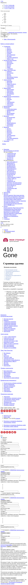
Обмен (8, 67)
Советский (10, 170)
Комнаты (10, 159)
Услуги (9, 47)
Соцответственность (12, 57)
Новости (9, 49)
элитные (10, 187)
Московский (11, 164)
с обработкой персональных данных (17, 32)
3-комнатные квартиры (10, 324)
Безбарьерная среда (9, 209)
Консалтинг (10, 125)
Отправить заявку (5, 473)
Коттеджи (9, 82)
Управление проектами (7, 394)
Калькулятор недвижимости (11, 196)
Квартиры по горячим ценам (11, 212)
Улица (2, 445)
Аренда (9, 98)
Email (2, 465)
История (9, 56)
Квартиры (9, 61)
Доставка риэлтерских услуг (11, 202)
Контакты (6, 116)
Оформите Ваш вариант (10, 214)
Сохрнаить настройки (11, 578)
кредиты (9, 189)
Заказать (3, 539)
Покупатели (10, 63)
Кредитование (7, 106)
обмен (8, 191)
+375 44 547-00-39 (9, 6)
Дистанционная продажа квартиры (13, 203)
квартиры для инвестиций (14, 182)
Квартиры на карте (9, 342)
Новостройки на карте (10, 372)
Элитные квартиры (9, 339)
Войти (4, 144)
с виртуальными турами (14, 177)
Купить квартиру (8, 207)
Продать (9, 64)
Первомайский (11, 168)
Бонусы (9, 95)
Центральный (11, 173)
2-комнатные (11, 155)
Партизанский (11, 167)
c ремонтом (11, 181)
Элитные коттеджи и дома (11, 340)
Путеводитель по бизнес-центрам (13, 383)
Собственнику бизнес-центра (11, 399)
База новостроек (8, 370)
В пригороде (11, 174)
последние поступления (14, 184)
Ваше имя (3, 449)
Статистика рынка (12, 109)
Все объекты (7, 353)
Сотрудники (10, 105)
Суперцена (10, 68)
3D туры (6, 362)
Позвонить (3, 314)
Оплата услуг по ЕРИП (10, 347)
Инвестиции (10, 114)
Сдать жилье (10, 85)
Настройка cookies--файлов (11, 426)
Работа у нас (10, 59)
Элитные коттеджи (9, 358)
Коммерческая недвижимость (11, 96)
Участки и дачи (8, 357)
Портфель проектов (9, 405)
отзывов (17, 418)
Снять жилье (10, 86)
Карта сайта (7, 417)
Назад (2, 578)
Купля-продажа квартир (10, 60)
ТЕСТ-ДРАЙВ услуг (9, 205)
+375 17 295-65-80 (9, 5)
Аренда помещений (9, 384)
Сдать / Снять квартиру (10, 336)
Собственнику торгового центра (12, 398)
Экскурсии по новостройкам (11, 377)
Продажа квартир (8, 319)
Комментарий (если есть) (7, 466)
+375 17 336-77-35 (9, 8)
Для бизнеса (10, 124)
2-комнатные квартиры (10, 323)
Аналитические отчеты (10, 400)
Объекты (9, 71)
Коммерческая (10, 110)
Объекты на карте (8, 387)
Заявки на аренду (11, 84)
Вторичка (9, 118)
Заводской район (12, 162)
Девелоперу (10, 91)
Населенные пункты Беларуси (12, 360)
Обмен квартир (17, 199)
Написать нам (7, 415)
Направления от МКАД (10, 361)
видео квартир (11, 185)
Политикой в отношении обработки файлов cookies (11, 583)
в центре (10, 180)
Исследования (10, 113)
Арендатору (10, 103)
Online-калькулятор (9, 330)
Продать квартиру (8, 195)
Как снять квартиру (9, 346)
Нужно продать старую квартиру (11, 493)
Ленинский (10, 163)
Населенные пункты (12, 77)
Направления (10, 78)
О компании (7, 46)
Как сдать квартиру (9, 345)
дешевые (10, 175)
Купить (9, 66)
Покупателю (10, 92)
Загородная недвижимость (12, 271)
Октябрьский (11, 166)
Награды (9, 50)
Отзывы (9, 53)
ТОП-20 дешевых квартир (11, 325)
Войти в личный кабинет (7, 43)
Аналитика (7, 107)
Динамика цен (7, 402)
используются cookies (6, 545)
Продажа (9, 99)
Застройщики (10, 93)
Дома (5, 354)
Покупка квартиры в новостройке (13, 213)
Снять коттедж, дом (9, 338)
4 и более (10, 157)
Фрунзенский (11, 171)
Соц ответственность (12, 138)
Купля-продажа (11, 117)
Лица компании (11, 54)
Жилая (8, 111)
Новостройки (7, 88)
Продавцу (6, 364)
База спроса (7, 388)
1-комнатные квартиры (10, 321)
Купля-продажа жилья (11, 270)
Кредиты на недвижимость (11, 216)
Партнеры (9, 52)
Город (2, 443)
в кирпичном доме (12, 188)
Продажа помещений (9, 385)
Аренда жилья (7, 79)
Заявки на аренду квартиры (11, 343)
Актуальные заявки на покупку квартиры (15, 200)
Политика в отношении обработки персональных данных (13, 421)
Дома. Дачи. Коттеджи (10, 70)
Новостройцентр (11, 123)
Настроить (3, 546)
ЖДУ (4, 35)
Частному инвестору (9, 403)
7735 (2, 1)
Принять (9, 546)
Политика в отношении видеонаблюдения (15, 429)
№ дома (3, 446)
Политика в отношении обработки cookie (15, 425)
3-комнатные (11, 156)
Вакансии (6, 127)
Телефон (3, 28)
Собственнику (11, 102)
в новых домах (11, 178)
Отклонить (15, 546)
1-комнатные (11, 153)
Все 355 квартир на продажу (11, 150)
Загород (9, 120)
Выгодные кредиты (19, 195)
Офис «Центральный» (10, 39)
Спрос (8, 100)
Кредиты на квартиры (9, 328)
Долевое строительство (7, 368)
